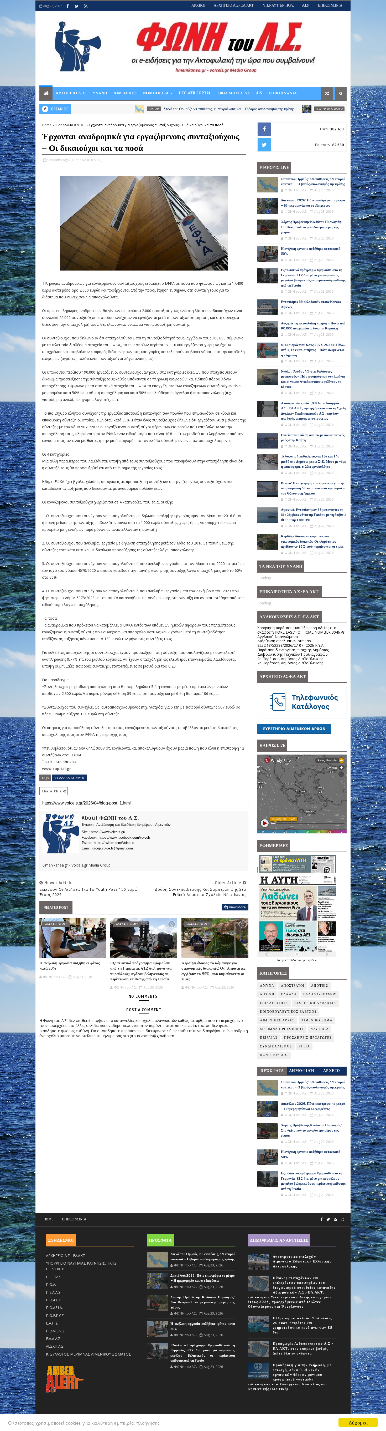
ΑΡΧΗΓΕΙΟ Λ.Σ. (71, 93)
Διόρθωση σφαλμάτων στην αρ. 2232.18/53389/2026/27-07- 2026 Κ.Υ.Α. (290, 643)
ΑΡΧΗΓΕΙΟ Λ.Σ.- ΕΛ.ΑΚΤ (65, 1255)
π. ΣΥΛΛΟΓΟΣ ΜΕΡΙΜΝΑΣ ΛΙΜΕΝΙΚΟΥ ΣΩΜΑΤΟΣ (88, 1354)
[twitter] (77, 6)
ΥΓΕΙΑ (304, 1046)
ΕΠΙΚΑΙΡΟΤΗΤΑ (274, 1003)
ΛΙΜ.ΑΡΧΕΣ (125, 93)
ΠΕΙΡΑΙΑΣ (269, 1038)
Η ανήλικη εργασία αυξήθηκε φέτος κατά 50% (69, 966)
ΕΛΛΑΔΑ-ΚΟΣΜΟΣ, (88, 159)
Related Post (56, 907)
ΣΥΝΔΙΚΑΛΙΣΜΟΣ (276, 1046)
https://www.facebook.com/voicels (125, 837)
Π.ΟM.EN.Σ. (55, 1330)
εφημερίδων (309, 960)
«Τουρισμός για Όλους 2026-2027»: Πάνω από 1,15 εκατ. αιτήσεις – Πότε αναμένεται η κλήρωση (313, 350)
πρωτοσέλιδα (289, 960)
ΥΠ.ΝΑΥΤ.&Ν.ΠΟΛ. (278, 5)
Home (46, 125)
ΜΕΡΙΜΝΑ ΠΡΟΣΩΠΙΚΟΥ (282, 1029)
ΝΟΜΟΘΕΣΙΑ (156, 93)
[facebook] (67, 6)
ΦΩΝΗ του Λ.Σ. (274, 1055)
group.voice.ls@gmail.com (112, 848)
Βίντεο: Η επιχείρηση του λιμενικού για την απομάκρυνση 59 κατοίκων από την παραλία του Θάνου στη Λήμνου (313, 488)
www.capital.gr (56, 768)
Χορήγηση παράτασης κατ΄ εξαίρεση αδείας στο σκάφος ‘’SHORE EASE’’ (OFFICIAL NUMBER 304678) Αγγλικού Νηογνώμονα (301, 632)
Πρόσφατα (272, 1070)
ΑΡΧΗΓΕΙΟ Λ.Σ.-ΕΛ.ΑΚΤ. (234, 5)
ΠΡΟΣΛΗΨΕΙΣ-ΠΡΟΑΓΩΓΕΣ (308, 1038)
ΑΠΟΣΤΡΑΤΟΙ (293, 986)
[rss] (86, 6)
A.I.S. (306, 5)
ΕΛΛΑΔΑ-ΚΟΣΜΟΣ (70, 125)
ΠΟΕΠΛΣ (53, 1276)
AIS (259, 93)
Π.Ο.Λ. (51, 1284)
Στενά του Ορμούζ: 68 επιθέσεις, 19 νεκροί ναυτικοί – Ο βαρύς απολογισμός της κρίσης (163, 109)
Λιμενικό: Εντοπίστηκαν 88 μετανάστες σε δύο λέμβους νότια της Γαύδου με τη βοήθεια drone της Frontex (313, 515)
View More (237, 907)
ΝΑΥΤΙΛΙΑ (88, 109)
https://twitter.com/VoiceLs (114, 843)
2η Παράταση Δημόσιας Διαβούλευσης (290, 658)
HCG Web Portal (195, 93)
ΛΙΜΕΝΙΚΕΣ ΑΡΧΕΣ (277, 1020)
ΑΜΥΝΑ (267, 986)
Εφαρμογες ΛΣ (233, 93)
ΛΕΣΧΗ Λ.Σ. (55, 1346)
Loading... (265, 577)
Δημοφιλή (302, 1070)
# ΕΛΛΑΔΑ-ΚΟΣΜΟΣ (69, 777)
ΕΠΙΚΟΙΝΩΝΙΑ (330, 5)
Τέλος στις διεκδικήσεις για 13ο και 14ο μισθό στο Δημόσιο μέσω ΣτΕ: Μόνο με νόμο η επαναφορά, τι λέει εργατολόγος (313, 461)
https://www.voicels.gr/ (108, 832)
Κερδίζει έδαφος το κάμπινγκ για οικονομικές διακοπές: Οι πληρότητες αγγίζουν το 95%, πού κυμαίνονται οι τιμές (213, 971)
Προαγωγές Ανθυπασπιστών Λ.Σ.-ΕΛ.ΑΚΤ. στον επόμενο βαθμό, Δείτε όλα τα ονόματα (303, 1348)
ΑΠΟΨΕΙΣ (319, 986)
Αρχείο (331, 1070)
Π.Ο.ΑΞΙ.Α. (54, 1307)
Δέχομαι (358, 1422)
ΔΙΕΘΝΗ (267, 994)
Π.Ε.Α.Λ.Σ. (53, 1292)
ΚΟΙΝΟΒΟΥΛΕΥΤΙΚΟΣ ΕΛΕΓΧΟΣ (288, 1012)
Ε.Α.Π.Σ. (52, 1323)
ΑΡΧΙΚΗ (198, 5)
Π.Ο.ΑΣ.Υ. (53, 1299)
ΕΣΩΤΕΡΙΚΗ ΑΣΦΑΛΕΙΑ (264, 109)
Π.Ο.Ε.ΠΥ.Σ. (55, 1315)
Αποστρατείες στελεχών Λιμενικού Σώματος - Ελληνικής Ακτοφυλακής (302, 1261)
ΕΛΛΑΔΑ (289, 994)
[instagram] (342, 1219)
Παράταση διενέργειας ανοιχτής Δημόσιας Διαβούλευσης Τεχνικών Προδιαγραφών (293, 652)
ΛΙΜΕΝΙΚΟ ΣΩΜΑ (317, 1020)
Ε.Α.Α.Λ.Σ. (53, 1338)
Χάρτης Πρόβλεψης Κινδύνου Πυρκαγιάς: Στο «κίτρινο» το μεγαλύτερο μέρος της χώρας (311, 227)
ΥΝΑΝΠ (100, 93)
